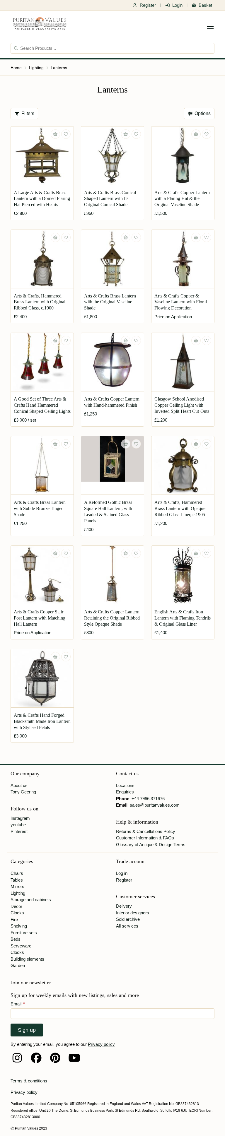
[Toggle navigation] (210, 26)
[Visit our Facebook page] (36, 1058)
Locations (125, 785)
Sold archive (128, 919)
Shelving (19, 925)
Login (177, 5)
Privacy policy (101, 1044)
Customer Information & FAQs (145, 837)
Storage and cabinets (31, 899)
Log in (121, 873)
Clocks (17, 912)
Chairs (17, 873)
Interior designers (132, 912)
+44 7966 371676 (148, 798)
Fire (14, 919)
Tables (17, 879)
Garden (18, 965)
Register (148, 5)
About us (19, 785)
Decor (16, 906)
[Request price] (196, 237)
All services (127, 925)
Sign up (27, 1030)
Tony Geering (23, 791)
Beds (16, 939)
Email (18, 1004)
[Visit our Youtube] (74, 1058)
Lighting (36, 67)
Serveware (21, 945)
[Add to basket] (55, 134)
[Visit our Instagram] (17, 1058)
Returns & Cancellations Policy (145, 831)
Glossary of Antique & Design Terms (150, 844)
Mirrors (17, 886)
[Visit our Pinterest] (55, 1058)
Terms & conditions (29, 1080)
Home (16, 67)
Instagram (20, 818)
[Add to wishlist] (66, 134)
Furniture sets (24, 932)
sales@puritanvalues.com (155, 805)
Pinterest (19, 831)
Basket (205, 5)
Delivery (124, 906)
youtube (18, 824)
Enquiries (125, 791)
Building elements (27, 959)
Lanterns (59, 67)
